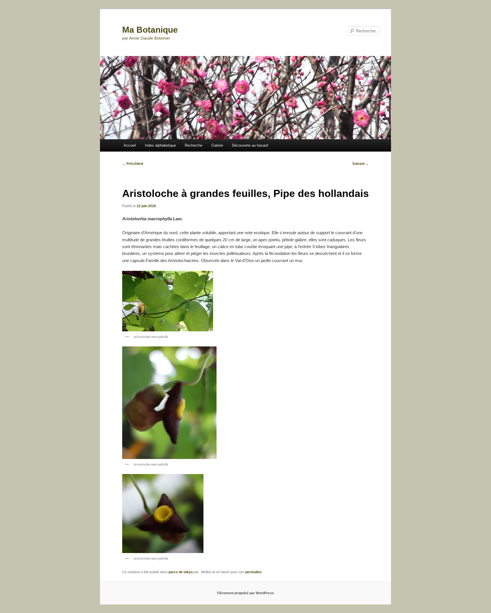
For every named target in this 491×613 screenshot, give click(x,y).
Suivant (360, 164)
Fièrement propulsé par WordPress (245, 593)
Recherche (193, 145)
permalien (253, 572)
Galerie (217, 145)
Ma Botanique (150, 29)
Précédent (132, 164)
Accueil (130, 145)
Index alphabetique (160, 145)
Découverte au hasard (250, 145)
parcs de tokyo (180, 572)
